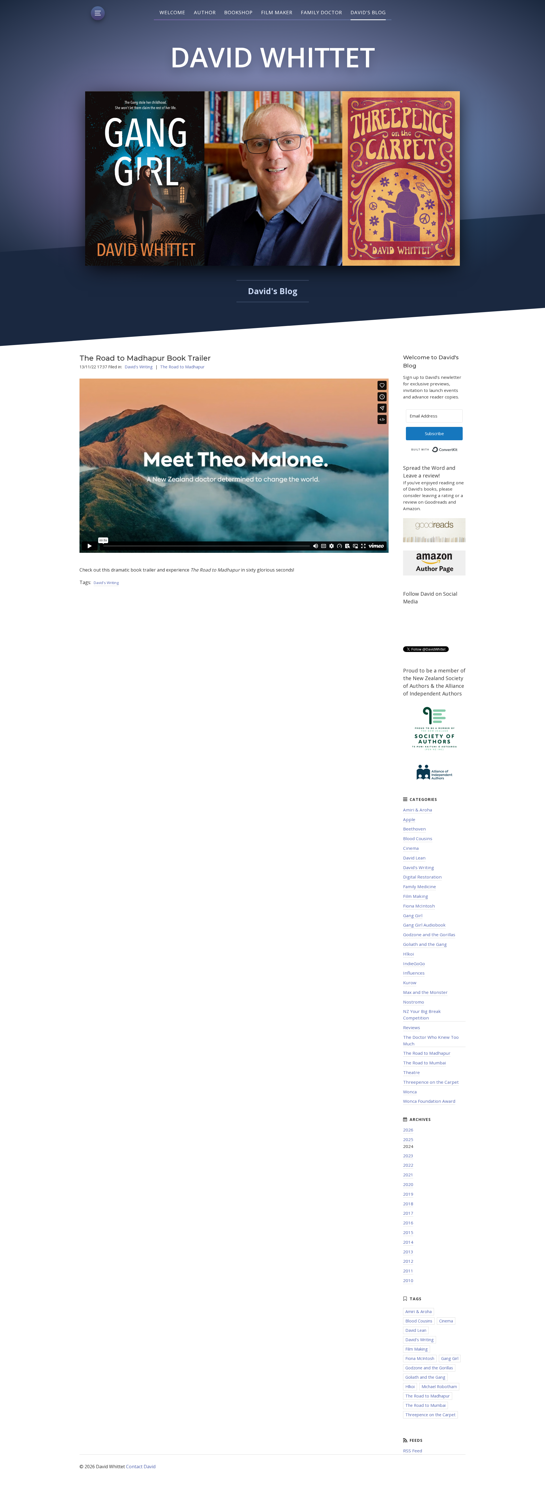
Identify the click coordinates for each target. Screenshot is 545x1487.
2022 (408, 1165)
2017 (408, 1213)
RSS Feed (412, 1450)
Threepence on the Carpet (431, 1082)
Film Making (415, 896)
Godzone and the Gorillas (429, 934)
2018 (408, 1203)
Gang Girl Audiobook (424, 925)
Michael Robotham (439, 1386)
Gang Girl (412, 915)
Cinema (411, 848)
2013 (408, 1252)
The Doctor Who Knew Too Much (431, 1040)
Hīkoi (408, 954)
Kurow (409, 982)
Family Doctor (321, 12)
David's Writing (139, 366)
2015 (408, 1232)
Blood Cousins (417, 838)
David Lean (414, 858)
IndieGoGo (414, 963)
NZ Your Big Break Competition (422, 1014)
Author (205, 12)
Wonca (410, 1092)
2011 (408, 1271)
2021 (408, 1174)
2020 (408, 1184)
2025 (408, 1139)
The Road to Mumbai (424, 1063)
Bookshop (238, 12)
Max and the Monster (425, 992)
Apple (409, 819)
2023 (408, 1155)
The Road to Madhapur (182, 366)
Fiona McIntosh (419, 906)
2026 (408, 1130)
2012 (408, 1261)
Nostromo (413, 1002)
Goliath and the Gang (425, 944)
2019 (408, 1194)
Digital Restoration (422, 877)
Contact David (141, 1466)
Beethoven (414, 829)
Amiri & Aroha (417, 810)
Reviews (411, 1027)
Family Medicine (419, 886)
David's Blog (368, 12)
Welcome (172, 12)
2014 (408, 1242)
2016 (408, 1223)
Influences (414, 973)
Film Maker (276, 12)
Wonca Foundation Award (429, 1101)
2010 (408, 1280)
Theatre (411, 1072)
